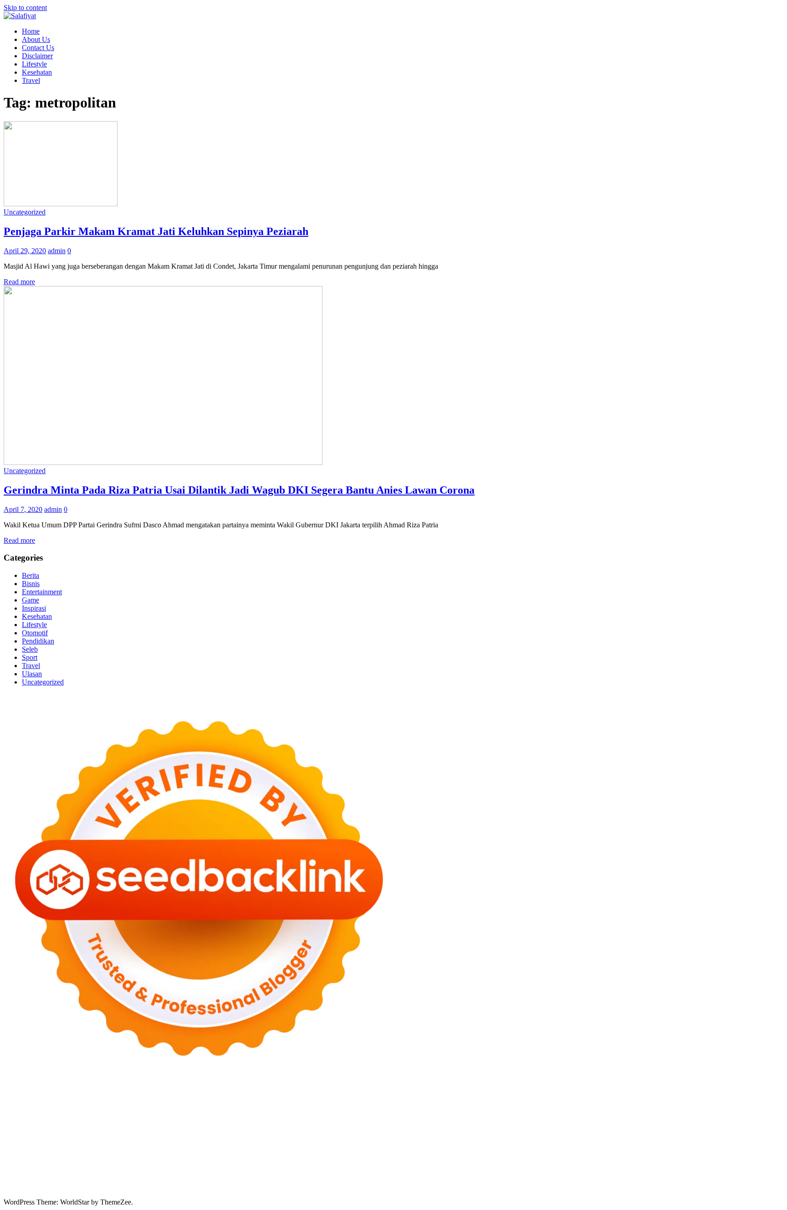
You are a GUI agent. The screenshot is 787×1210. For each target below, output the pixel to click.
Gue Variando (739, 1137)
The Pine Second (104, 1129)
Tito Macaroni (758, 1145)
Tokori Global (175, 1145)
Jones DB (69, 1154)
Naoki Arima (534, 1145)
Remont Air (497, 1145)
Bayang (663, 1170)
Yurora (53, 1113)
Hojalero (207, 1121)
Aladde (347, 1113)
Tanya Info (500, 1186)
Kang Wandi (66, 1162)
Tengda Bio (233, 1129)
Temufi (298, 1129)
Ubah (412, 1178)
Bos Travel (150, 1154)
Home (31, 31)
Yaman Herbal (97, 1145)
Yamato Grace (613, 1104)
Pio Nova (628, 1129)
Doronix (257, 1096)
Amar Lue (359, 1129)
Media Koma (560, 1162)
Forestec (440, 1145)
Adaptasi (390, 1170)
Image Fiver (163, 1096)
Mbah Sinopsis (175, 1113)
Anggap (286, 1178)
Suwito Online (445, 1154)
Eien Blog (283, 1121)
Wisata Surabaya (109, 1154)
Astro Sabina (345, 1104)
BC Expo (47, 1137)
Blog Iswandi (157, 1162)
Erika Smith (61, 1129)
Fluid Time (573, 1129)
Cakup (151, 1178)
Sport (29, 657)
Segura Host (197, 1129)
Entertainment (42, 592)
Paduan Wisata (66, 1170)
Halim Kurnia (153, 1170)
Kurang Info (397, 1162)
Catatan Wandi (25, 1162)
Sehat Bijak (290, 1170)
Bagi (605, 1170)
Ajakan (194, 1178)
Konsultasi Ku (164, 1186)
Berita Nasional (482, 1162)
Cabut (107, 1178)
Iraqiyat (602, 1129)
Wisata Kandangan (244, 1162)
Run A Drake (305, 1145)
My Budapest (264, 1145)
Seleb (30, 649)
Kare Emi (390, 1129)
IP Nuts (596, 1137)
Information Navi (28, 1154)
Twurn (412, 1104)
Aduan (172, 1178)
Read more (19, 282)
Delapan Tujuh (122, 1096)
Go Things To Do (710, 1145)
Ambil (474, 1170)
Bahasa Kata (578, 1186)
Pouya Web (463, 1129)
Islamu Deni (653, 1104)
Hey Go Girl (289, 1096)
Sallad (309, 1121)
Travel (31, 80)
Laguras (622, 1121)
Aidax (540, 1113)
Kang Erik (275, 1154)
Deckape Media (220, 1145)
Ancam (528, 1170)
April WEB (285, 1113)
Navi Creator (487, 1154)
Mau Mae (305, 1154)
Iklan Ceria (543, 1104)
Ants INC (85, 1104)
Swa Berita (725, 1104)
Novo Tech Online (167, 1121)
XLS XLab (58, 1145)
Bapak (549, 1178)
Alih (457, 1170)
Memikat (692, 1178)
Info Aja (260, 1170)
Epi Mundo (440, 1104)
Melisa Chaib (23, 1113)
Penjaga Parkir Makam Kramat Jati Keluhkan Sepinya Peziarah (156, 231)
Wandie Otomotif (111, 1162)
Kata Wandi (765, 1154)
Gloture (697, 1121)
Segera (772, 1178)
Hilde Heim (20, 1104)
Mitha (143, 1113)
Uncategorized (25, 212)
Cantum (129, 1178)
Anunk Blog (43, 1096)
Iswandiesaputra (589, 1154)
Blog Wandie (292, 1162)
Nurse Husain (23, 1121)
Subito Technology (424, 1096)
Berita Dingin (247, 1186)
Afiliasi (347, 1170)
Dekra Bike (118, 1137)
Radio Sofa (523, 1154)
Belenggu (17, 1178)
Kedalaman (661, 1178)
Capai (368, 1178)
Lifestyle (34, 64)
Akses (265, 1178)
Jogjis (207, 1113)
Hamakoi (625, 1113)
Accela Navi (708, 1096)
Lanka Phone (224, 1096)
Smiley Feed (763, 1121)
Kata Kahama (478, 1104)
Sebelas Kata (744, 1162)
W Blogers (576, 1104)
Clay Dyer (411, 1145)
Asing (572, 1170)
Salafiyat (512, 1104)
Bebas (747, 1170)
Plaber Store (600, 1096)
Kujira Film (326, 1129)
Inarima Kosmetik (359, 1137)
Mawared (252, 1137)
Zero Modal (636, 1096)
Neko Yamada (512, 1096)
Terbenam (722, 1170)
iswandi (553, 1154)
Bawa (698, 1170)
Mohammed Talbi (704, 1129)
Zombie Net (120, 1121)
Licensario (402, 1137)
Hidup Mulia (483, 1121)
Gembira (719, 1178)
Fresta (258, 1113)
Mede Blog (497, 1129)
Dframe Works (749, 1096)
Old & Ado (701, 1137)
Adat (411, 1170)
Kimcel (192, 1096)
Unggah (390, 1178)
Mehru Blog (690, 1104)
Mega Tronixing (154, 1129)
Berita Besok (599, 1162)
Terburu (85, 1178)
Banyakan (603, 1178)
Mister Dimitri (370, 1121)
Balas (642, 1170)
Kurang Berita (437, 1162)
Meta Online (83, 1113)
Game (30, 600)
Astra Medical (522, 1137)
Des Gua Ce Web (658, 1145)
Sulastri (55, 1121)
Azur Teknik (81, 1096)
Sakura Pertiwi (110, 1170)
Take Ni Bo (672, 1096)
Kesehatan (37, 72)
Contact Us (38, 47)
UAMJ (30, 1145)
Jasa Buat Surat (662, 1113)
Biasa (41, 1178)
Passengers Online (127, 1104)
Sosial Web (636, 1162)
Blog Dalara (383, 1104)
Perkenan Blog (290, 1186)
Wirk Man (357, 1154)
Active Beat (136, 1145)
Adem (215, 1178)
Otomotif (35, 633)
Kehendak (38, 1186)
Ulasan (32, 674)
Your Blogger (673, 1162)
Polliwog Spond (372, 1096)
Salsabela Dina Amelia (345, 1162)
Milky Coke (665, 1137)
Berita (30, 575)
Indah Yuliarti (227, 1170)
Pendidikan (38, 641)
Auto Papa (271, 1104)
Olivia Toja (759, 1104)
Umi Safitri (190, 1170)
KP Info (518, 1113)
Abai (427, 1170)
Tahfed (331, 1154)
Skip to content (25, 7)
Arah (589, 1170)
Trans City (243, 1154)
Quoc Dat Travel (179, 1104)
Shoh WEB (85, 1121)
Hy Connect (568, 1113)
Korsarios (282, 1137)
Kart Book (669, 1121)
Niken (414, 1154)
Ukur (453, 1178)
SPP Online (726, 1121)
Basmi (623, 1170)
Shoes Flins (660, 1129)
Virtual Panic (752, 1113)
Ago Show (447, 1121)
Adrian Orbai (23, 1129)
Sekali (12, 1186)
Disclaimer (37, 56)
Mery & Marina (244, 1121)
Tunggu (433, 1178)
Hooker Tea (269, 1129)
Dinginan (574, 1178)
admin (57, 251)
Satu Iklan (709, 1162)
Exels (644, 1121)
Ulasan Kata (480, 1178)
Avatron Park (306, 1104)
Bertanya (322, 1170)
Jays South (232, 1113)
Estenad (599, 1113)
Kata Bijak (117, 1113)
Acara (367, 1170)
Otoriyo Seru (627, 1137)
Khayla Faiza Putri (641, 1154)
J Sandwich (571, 1145)
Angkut (551, 1170)
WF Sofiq (334, 1121)
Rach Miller (592, 1121)
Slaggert (372, 1113)
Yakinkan (747, 1178)
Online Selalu (23, 1170)
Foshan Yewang (558, 1096)
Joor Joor (745, 1129)
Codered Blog (536, 1129)
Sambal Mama (448, 1113)
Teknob (215, 1154)
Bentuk (61, 1178)
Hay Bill (466, 1145)
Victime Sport (564, 1137)
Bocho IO (379, 1145)
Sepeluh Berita (409, 1186)
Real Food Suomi (211, 1137)
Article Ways (81, 1137)
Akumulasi (500, 1170)
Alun (442, 1170)
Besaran (632, 1178)
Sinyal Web (522, 1162)
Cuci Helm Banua (720, 1154)
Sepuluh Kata (206, 1186)
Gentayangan (519, 1178)
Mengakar (240, 1178)
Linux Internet (610, 1145)
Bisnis (31, 583)
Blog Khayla (196, 1162)
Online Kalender (160, 1137)
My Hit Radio (406, 1113)
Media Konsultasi (457, 1186)
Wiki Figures (472, 1096)
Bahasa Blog (331, 1186)
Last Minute (314, 1137)
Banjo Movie (344, 1145)
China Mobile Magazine (538, 1121)
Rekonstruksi (411, 1121)
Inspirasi (34, 608)
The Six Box (482, 1137)
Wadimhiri (54, 1104)
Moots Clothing (708, 1113)
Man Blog (388, 1154)
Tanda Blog (369, 1186)
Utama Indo (488, 1113)
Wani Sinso (319, 1113)
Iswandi (680, 1154)
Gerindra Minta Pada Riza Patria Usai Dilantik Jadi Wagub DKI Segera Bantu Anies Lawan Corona (239, 490)
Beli (682, 1170)
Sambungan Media (114, 1186)
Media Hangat (537, 1186)
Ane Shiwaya (425, 1129)
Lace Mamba (328, 1096)
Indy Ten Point (440, 1137)
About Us (36, 39)
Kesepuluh (70, 1186)
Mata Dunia (185, 1154)
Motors (14, 1096)
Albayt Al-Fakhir (229, 1104)
